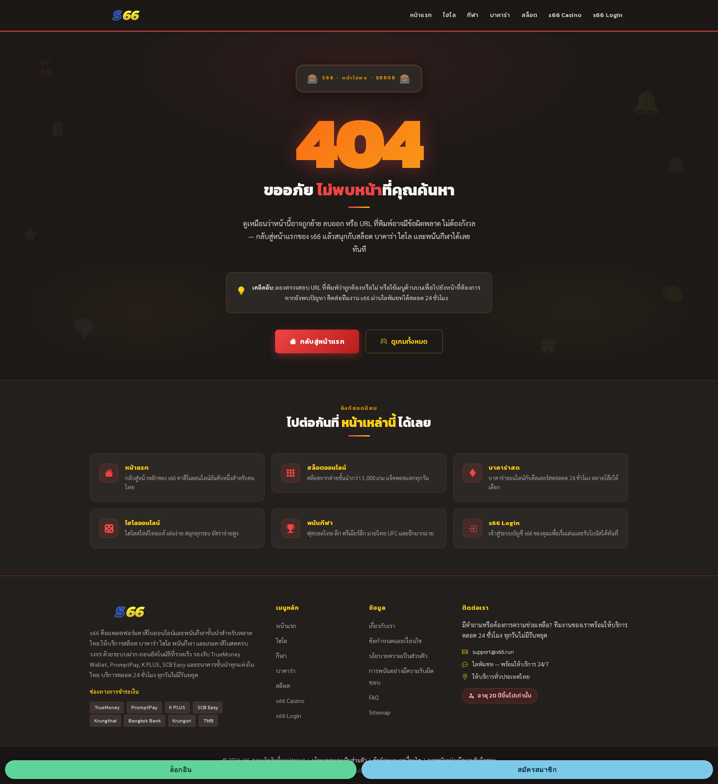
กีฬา (472, 15)
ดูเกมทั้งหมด (409, 341)
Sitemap (380, 712)
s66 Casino (564, 15)
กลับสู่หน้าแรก (322, 341)
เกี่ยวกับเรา (382, 625)
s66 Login (607, 15)
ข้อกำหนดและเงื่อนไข (395, 640)
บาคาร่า (500, 15)
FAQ (374, 697)
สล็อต (529, 15)
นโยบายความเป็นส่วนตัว (398, 655)
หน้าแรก (421, 15)
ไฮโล (449, 15)
